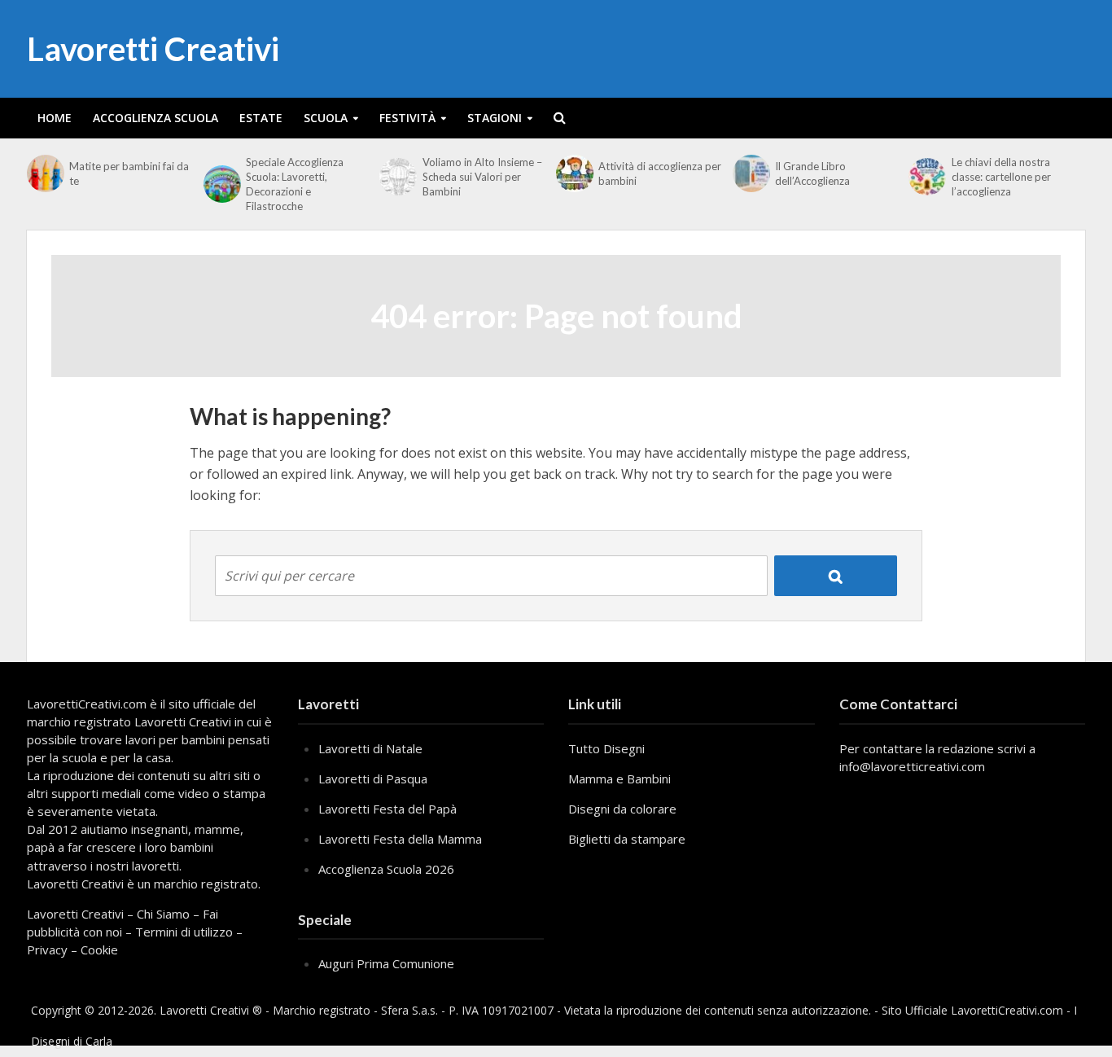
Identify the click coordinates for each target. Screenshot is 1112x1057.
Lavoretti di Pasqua (372, 778)
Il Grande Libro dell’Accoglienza (812, 173)
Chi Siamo (163, 914)
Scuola (326, 117)
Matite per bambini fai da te (129, 173)
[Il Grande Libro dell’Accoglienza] (750, 173)
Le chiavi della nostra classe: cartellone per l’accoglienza (1001, 177)
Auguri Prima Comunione (386, 963)
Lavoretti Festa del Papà (387, 808)
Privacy (47, 949)
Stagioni (494, 117)
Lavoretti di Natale (370, 748)
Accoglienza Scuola (155, 117)
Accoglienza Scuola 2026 (386, 869)
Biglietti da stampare (626, 839)
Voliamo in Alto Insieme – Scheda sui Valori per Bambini (482, 177)
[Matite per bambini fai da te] (44, 173)
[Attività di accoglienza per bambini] (573, 173)
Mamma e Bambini (619, 778)
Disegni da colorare (622, 808)
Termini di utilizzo (184, 931)
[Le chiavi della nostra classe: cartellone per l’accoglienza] (925, 176)
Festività (407, 117)
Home (54, 117)
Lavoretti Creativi (153, 48)
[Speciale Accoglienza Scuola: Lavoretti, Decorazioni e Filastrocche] (221, 184)
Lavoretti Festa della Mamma (400, 839)
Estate (260, 117)
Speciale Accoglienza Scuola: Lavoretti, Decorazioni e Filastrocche (295, 184)
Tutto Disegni (606, 748)
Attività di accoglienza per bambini (659, 173)
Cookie (99, 949)
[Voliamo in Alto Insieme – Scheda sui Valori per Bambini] (396, 176)
